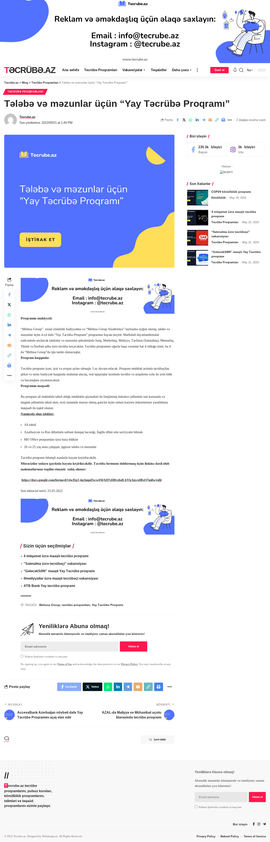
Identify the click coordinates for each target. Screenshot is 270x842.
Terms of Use (64, 664)
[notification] (235, 70)
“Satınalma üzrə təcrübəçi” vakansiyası (55, 563)
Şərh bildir (160, 739)
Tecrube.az (27, 117)
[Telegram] (264, 824)
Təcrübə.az (29, 70)
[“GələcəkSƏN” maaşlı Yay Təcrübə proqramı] (197, 258)
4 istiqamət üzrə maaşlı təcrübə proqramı (56, 556)
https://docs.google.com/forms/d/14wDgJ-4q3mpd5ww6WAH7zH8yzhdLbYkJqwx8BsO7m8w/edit (92, 480)
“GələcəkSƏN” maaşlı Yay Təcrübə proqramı (59, 571)
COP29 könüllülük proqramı (231, 192)
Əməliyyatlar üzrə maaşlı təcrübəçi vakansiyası (61, 578)
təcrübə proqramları (76, 605)
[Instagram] (246, 149)
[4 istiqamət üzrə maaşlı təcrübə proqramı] (197, 218)
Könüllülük (218, 198)
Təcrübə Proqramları (25, 91)
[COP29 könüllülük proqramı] (197, 198)
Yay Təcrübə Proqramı (107, 605)
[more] (197, 70)
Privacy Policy (129, 664)
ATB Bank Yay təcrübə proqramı (49, 586)
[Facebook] (206, 149)
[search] (241, 70)
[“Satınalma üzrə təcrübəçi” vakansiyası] (197, 238)
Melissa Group (49, 605)
